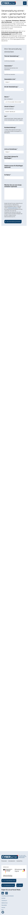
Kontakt (3, 898)
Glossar (3, 907)
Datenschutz (4, 902)
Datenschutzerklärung (13, 207)
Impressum (4, 900)
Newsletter (4, 905)
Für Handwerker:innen (9, 885)
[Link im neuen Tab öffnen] (2, 893)
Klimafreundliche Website (8, 896)
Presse (20, 885)
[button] (3, 912)
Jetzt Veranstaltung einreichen (14, 221)
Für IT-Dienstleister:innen (9, 880)
